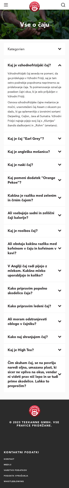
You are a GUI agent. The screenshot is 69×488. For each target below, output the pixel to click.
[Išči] (63, 5)
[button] (6, 5)
